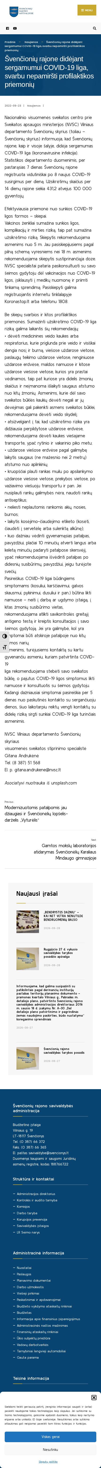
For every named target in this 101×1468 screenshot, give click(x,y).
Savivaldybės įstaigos (33, 1226)
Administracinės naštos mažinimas (42, 1325)
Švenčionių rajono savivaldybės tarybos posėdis (64, 1050)
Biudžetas (24, 1312)
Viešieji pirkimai (28, 1293)
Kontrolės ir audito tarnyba (37, 1200)
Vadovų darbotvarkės (32, 1345)
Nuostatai (24, 1268)
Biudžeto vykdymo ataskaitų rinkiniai (44, 1306)
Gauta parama (28, 1357)
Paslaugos (24, 1274)
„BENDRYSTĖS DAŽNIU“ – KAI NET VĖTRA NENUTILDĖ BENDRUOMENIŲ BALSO (63, 916)
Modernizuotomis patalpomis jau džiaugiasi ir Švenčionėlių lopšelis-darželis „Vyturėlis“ (36, 811)
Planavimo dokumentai (34, 1280)
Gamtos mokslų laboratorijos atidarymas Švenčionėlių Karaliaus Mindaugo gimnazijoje (65, 849)
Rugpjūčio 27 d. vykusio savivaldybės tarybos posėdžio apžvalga (61, 953)
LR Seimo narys (28, 1232)
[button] (94, 1397)
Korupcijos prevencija (32, 1219)
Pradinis (10, 42)
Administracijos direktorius (36, 1194)
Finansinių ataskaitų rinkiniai (37, 1332)
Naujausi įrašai (37, 893)
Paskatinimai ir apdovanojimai (39, 1300)
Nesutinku (50, 1450)
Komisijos (23, 1206)
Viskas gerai (51, 1437)
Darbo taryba (27, 1213)
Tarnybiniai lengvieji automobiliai (41, 1351)
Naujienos (31, 42)
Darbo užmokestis (30, 1287)
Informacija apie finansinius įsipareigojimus (48, 1319)
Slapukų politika (48, 1461)
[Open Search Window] (93, 28)
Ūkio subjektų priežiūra (33, 1338)
